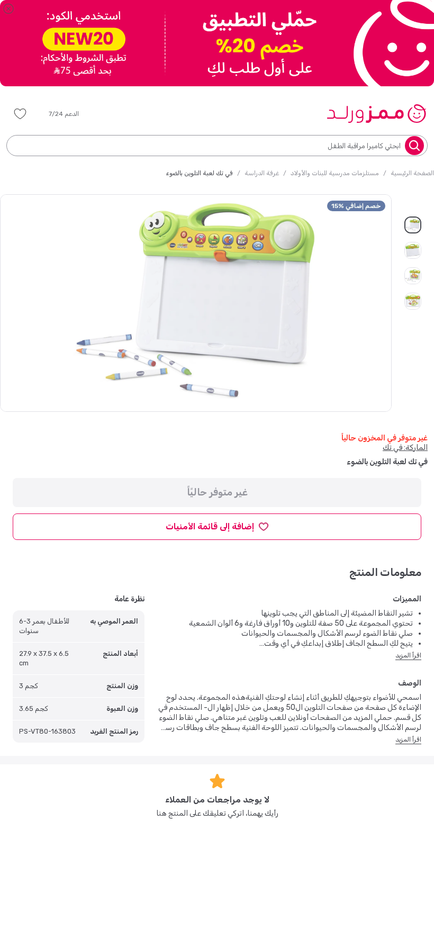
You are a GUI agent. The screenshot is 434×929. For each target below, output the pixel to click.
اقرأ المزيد (408, 655)
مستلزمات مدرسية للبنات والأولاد (335, 173)
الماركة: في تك (405, 447)
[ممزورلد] (376, 113)
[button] (71, 113)
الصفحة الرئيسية (412, 173)
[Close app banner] (8, 8)
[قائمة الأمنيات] (20, 114)
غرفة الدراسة (262, 173)
